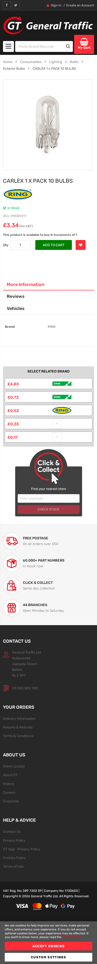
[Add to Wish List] (81, 245)
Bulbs (74, 62)
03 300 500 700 (25, 688)
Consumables (31, 62)
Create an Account (80, 5)
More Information (25, 284)
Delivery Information (19, 719)
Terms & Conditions (18, 736)
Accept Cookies (48, 946)
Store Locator (14, 766)
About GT (10, 775)
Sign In (56, 5)
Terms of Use (13, 866)
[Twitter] (16, 5)
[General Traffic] (48, 25)
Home (7, 62)
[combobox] (39, 46)
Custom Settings (48, 957)
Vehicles (16, 308)
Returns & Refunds (18, 727)
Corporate (11, 801)
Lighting (55, 62)
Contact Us (12, 831)
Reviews (16, 296)
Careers (9, 792)
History (8, 784)
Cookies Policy (14, 858)
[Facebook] (7, 5)
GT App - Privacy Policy (21, 849)
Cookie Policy (71, 937)
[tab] (48, 284)
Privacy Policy (14, 840)
